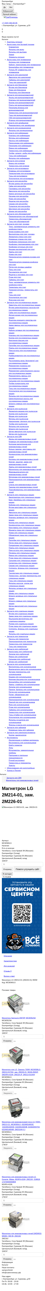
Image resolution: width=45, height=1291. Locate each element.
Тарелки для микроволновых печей (23, 487)
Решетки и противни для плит (21, 275)
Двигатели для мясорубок (19, 191)
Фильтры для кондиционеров (20, 130)
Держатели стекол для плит (20, 237)
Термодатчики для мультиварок (22, 173)
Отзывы (8, 971)
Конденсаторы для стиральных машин (24, 525)
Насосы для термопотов (19, 639)
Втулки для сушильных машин (21, 614)
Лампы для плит (15, 252)
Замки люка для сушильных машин (23, 616)
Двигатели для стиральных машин (23, 512)
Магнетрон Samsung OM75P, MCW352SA (19, 1018)
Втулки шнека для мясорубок (21, 184)
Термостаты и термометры (20, 763)
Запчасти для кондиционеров (19, 128)
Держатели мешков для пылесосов (23, 411)
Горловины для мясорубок (19, 189)
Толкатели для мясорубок (19, 206)
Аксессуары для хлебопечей (20, 652)
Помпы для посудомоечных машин (23, 348)
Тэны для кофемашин (18, 156)
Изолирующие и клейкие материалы (24, 740)
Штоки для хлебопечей (18, 662)
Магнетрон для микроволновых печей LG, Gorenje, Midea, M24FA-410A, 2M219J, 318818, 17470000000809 (21, 1179)
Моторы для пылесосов (18, 419)
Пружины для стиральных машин (22, 553)
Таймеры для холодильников (21, 710)
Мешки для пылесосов (18, 416)
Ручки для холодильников (19, 707)
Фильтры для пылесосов (19, 426)
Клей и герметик (15, 745)
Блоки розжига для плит (18, 232)
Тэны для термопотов (18, 647)
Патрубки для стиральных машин (22, 540)
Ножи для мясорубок (17, 199)
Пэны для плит (15, 270)
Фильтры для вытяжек (18, 52)
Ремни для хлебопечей (18, 657)
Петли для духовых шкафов (20, 267)
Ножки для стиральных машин (21, 533)
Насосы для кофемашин (19, 141)
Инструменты (12, 738)
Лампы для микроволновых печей (23, 467)
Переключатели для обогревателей (23, 216)
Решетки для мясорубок (18, 201)
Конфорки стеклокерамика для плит (23, 244)
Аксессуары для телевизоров (19, 60)
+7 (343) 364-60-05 (9, 23)
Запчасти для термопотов (17, 636)
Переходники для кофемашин (21, 143)
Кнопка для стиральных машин (21, 523)
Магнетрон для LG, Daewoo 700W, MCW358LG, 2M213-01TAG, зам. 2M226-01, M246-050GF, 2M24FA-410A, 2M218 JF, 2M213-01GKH (21, 1072)
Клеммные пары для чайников (21, 730)
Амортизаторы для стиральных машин (24, 497)
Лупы (11, 748)
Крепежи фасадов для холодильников (24, 679)
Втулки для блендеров (18, 87)
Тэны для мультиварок (18, 176)
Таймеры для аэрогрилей (19, 80)
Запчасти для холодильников (19, 664)
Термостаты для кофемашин (20, 151)
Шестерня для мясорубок (19, 209)
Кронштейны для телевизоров (21, 67)
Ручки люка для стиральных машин (23, 558)
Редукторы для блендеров (19, 92)
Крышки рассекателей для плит (22, 249)
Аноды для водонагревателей (21, 98)
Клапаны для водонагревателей (22, 100)
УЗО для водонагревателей (20, 118)
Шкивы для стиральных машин (21, 593)
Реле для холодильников (19, 705)
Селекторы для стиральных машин (23, 563)
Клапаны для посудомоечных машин (24, 335)
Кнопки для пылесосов (18, 414)
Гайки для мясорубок (17, 186)
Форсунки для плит (16, 300)
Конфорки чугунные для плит (21, 247)
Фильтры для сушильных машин (22, 634)
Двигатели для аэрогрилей (20, 77)
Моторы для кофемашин (19, 138)
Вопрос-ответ (9, 976)
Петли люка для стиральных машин (23, 543)
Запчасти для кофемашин (17, 133)
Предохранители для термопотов (22, 641)
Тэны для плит (15, 295)
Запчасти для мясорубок (17, 181)
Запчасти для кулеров (16, 161)
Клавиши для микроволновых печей (23, 442)
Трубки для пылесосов (18, 424)
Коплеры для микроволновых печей (23, 459)
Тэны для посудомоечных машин (22, 388)
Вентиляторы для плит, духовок (21, 234)
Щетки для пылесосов (18, 434)
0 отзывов (7, 877)
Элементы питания (16, 57)
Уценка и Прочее (14, 770)
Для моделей (9, 966)
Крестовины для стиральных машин (23, 528)
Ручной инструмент (17, 760)
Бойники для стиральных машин (22, 505)
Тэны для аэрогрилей (17, 82)
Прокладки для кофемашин (20, 146)
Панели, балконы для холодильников (24, 690)
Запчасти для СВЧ (14, 437)
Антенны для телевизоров (19, 62)
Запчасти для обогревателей (19, 214)
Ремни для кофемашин (18, 148)
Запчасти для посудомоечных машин (22, 302)
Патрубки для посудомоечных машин (24, 345)
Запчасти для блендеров (17, 85)
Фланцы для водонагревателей (21, 120)
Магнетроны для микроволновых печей (25, 469)
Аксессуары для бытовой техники (20, 44)
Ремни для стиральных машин (21, 555)
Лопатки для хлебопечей (19, 654)
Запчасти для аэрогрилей (17, 75)
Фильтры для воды (16, 49)
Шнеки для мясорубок (18, 211)
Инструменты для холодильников (22, 743)
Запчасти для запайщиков (17, 123)
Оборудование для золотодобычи (21, 768)
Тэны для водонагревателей (20, 115)
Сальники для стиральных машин (22, 560)
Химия (11, 55)
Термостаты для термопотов (20, 644)
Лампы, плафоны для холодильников (24, 684)
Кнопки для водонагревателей (21, 103)
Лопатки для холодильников (20, 687)
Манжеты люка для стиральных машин (25, 530)
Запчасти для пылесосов (17, 409)
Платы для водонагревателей (21, 105)
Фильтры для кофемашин (19, 158)
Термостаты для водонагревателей (23, 113)
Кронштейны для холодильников (22, 682)
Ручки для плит (15, 277)
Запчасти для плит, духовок (18, 224)
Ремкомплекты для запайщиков (22, 125)
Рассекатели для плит (18, 272)
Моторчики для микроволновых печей (24, 477)
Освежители (14, 47)
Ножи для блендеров (17, 90)
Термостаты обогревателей (20, 219)
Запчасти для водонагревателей (20, 95)
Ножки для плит (15, 254)
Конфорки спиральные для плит (22, 242)
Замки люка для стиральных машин (23, 515)
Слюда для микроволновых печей (23, 485)
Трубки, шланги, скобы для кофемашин (25, 153)
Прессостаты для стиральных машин (24, 550)
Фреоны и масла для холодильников (24, 725)
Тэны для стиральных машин (21, 581)
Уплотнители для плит (18, 297)
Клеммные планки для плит (20, 239)
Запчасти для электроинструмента (21, 733)
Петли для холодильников (19, 692)
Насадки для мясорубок (18, 196)
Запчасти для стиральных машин (20, 495)
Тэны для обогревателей (19, 221)
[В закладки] (15, 1041)
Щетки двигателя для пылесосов (22, 431)
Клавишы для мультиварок (19, 171)
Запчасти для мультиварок (18, 168)
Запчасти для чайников (16, 727)
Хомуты (12, 765)
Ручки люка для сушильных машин (23, 626)
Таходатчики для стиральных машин (24, 573)
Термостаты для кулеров (19, 166)
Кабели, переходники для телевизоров (25, 65)
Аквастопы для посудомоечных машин (24, 305)
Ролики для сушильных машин (21, 624)
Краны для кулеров (16, 163)
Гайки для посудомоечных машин (22, 313)
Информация (7, 1262)
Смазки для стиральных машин (21, 566)
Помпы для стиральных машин (21, 548)
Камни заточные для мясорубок (22, 194)
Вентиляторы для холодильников (22, 667)
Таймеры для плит (16, 280)
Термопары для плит (17, 287)
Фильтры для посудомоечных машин (24, 396)
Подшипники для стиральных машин (24, 545)
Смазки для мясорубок (18, 204)
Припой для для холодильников (22, 702)
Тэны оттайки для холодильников (22, 715)
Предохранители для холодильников (24, 700)
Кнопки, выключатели (17, 735)
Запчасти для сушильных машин (20, 611)
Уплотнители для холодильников (22, 717)
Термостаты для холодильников (22, 712)
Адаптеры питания (14, 42)
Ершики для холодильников (20, 677)
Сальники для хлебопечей (19, 659)
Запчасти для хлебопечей (17, 649)
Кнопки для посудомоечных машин (23, 338)
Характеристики (10, 961)
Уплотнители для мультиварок (21, 178)
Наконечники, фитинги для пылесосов (24, 421)
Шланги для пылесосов (18, 429)
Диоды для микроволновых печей (22, 439)
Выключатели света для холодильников (25, 669)
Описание (8, 956)
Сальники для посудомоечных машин (24, 381)
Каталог (5, 1265)
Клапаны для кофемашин (19, 135)
